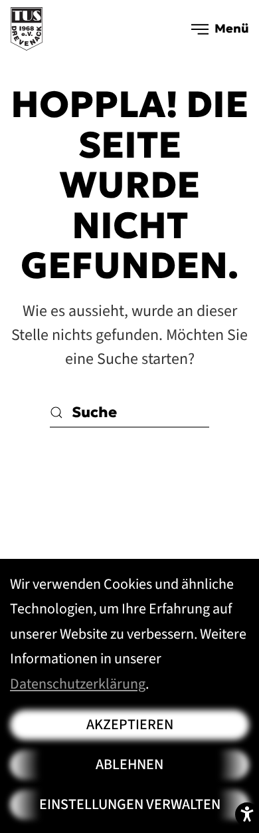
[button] (220, 29)
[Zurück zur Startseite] (26, 29)
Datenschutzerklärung (77, 684)
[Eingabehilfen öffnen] (247, 814)
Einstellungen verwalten (129, 804)
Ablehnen (129, 764)
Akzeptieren (129, 724)
